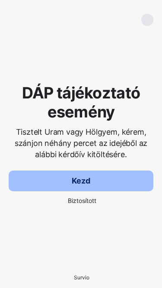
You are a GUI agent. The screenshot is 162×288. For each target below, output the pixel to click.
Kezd (81, 180)
